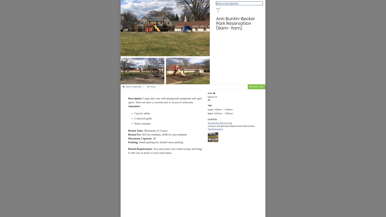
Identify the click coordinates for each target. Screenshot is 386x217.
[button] (214, 93)
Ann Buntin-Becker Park (220, 123)
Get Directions (215, 129)
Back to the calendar (227, 3)
